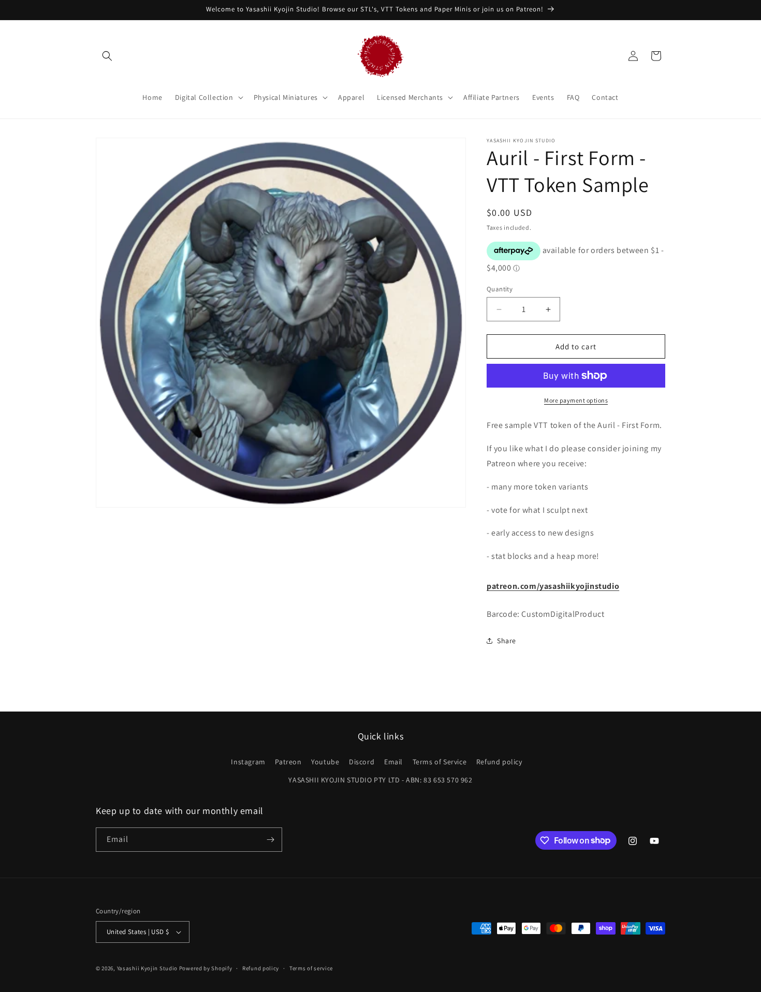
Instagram (248, 761)
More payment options (576, 400)
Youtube (325, 761)
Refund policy (499, 761)
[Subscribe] (270, 839)
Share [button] (506, 640)
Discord (361, 761)
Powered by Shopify (205, 968)
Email (393, 761)
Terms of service (311, 968)
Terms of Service (440, 761)
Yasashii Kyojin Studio (147, 968)
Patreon (288, 761)
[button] (107, 56)
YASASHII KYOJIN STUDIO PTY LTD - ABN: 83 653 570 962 (380, 779)
